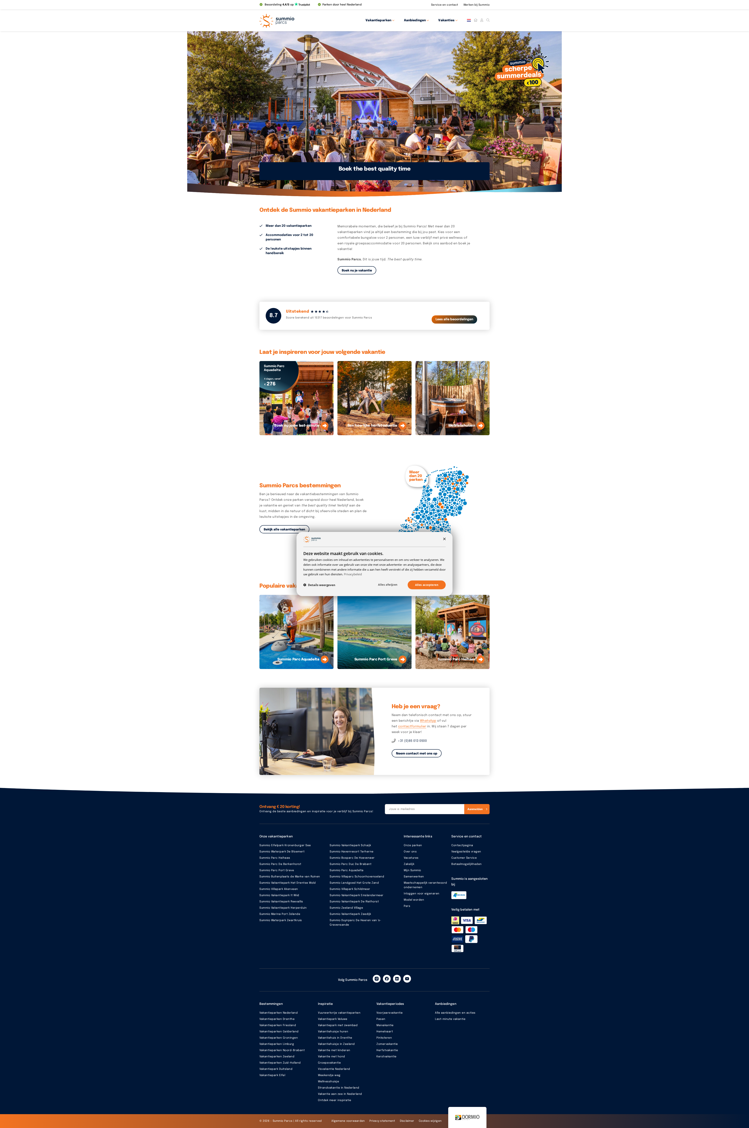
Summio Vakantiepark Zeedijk (350, 914)
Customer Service (464, 858)
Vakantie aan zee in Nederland (340, 1094)
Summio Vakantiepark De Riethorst (354, 901)
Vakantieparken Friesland (277, 1025)
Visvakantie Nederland (334, 1069)
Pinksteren (384, 1037)
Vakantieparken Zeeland (276, 1056)
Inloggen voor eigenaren (421, 893)
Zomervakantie (387, 1044)
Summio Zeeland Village (346, 907)
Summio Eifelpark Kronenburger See (285, 845)
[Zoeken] (488, 20)
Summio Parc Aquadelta (347, 870)
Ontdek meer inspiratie (334, 1100)
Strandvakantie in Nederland (338, 1087)
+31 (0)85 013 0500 (412, 741)
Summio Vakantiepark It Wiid (279, 895)
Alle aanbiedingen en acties (455, 1012)
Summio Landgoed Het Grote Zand (354, 883)
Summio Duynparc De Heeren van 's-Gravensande (355, 922)
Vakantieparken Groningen (278, 1037)
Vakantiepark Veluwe (332, 1019)
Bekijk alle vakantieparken (284, 529)
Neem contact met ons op (416, 753)
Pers (407, 906)
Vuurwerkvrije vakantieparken (339, 1012)
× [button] (444, 539)
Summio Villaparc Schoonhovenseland (357, 876)
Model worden (414, 899)
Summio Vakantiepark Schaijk (350, 845)
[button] (319, 585)
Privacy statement (382, 1121)
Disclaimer (407, 1121)
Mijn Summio (412, 870)
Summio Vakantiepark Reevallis (281, 901)
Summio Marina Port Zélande (279, 914)
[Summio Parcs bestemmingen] (436, 507)
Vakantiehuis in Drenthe (335, 1037)
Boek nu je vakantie (357, 270)
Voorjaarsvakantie (389, 1012)
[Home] (475, 20)
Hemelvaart (384, 1031)
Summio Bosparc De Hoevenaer (352, 858)
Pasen (380, 1019)
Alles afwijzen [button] (388, 584)
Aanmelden (475, 809)
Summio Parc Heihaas (274, 858)
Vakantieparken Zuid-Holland (280, 1062)
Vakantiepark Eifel (272, 1075)
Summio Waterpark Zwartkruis (280, 920)
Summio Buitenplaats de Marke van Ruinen (289, 876)
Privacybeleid (353, 574)
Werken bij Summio (476, 5)
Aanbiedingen (415, 20)
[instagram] (377, 979)
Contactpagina (462, 845)
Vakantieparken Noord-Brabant (282, 1050)
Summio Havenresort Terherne (352, 851)
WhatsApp (428, 720)
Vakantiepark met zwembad (338, 1025)
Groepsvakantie (329, 1062)
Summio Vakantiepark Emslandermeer (356, 895)
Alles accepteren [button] (426, 585)
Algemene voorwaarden (348, 1121)
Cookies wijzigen (430, 1121)
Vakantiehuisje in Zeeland (336, 1044)
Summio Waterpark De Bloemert (281, 851)
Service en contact (445, 5)
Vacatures (411, 858)
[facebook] (387, 979)
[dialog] (374, 564)
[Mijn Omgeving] (481, 20)
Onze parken (413, 845)
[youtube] (407, 979)
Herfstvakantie (387, 1050)
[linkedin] (397, 979)
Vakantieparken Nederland (278, 1012)
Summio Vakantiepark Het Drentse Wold (287, 883)
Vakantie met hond (331, 1056)
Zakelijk (409, 864)
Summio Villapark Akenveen (278, 889)
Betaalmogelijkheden (466, 864)
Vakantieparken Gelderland (279, 1031)
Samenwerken (414, 876)
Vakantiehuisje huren (333, 1031)
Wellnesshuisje (328, 1081)
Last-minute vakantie (450, 1019)
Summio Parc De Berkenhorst (280, 864)
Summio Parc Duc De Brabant (350, 864)
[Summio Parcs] (294, 20)
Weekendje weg (329, 1075)
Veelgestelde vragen (466, 851)
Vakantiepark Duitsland (275, 1069)
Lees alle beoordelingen (454, 319)
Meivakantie (385, 1025)
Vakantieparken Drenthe (277, 1019)
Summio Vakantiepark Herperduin (283, 907)
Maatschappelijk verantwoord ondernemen (425, 885)
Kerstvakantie (386, 1056)
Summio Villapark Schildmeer (350, 889)
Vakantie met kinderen (334, 1050)
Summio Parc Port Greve (276, 870)
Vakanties (446, 20)
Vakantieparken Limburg (276, 1044)
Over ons (410, 851)
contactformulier (412, 726)
